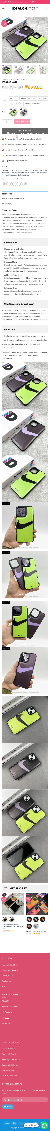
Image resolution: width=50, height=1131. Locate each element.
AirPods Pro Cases (9, 1076)
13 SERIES (28, 170)
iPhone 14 (25, 172)
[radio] (11, 98)
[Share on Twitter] (12, 184)
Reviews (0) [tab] (6, 204)
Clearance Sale (8, 1070)
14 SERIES (35, 170)
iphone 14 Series (11, 179)
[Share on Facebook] (8, 184)
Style (3, 112)
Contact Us (6, 981)
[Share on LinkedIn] (25, 184)
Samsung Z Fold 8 (9, 1054)
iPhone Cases (14, 79)
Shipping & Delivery (10, 970)
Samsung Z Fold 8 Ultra (11, 1059)
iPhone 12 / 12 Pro (8, 172)
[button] (3, 8)
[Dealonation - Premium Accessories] (25, 8)
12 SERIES (20, 170)
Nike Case (20, 179)
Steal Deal (6, 1023)
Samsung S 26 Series (10, 1065)
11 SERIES (13, 170)
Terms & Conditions (10, 1006)
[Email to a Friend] (16, 184)
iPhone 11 (25, 79)
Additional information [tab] (13, 199)
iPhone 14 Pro (34, 172)
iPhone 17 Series (8, 1049)
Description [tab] (7, 194)
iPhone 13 (18, 172)
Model (4, 100)
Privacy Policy (7, 975)
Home (4, 79)
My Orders (6, 1018)
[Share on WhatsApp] (4, 184)
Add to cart (22, 122)
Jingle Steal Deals (23, 175)
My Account (7, 1012)
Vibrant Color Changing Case (36, 932)
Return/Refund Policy (10, 965)
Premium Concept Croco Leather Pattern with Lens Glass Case (12, 927)
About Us (5, 1001)
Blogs (4, 986)
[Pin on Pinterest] (21, 184)
